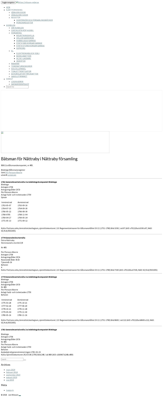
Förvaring (16, 33)
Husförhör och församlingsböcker (34, 20)
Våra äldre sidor (19, 15)
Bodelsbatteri (23, 56)
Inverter (20, 61)
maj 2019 (10, 380)
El (12, 51)
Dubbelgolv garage (26, 40)
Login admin (17, 81)
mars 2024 (10, 369)
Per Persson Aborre (13, 172)
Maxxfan (15, 63)
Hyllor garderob (25, 38)
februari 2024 (12, 372)
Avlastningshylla (25, 35)
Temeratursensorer (21, 66)
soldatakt (12, 175)
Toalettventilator (21, 71)
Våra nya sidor (18, 12)
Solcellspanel (18, 68)
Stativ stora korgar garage (30, 45)
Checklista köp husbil (22, 30)
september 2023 (13, 375)
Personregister (24, 22)
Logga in (10, 390)
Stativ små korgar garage (29, 43)
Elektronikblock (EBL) (27, 53)
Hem (8, 7)
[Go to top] (20, 395)
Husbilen (10, 25)
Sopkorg (20, 48)
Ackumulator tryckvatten (24, 74)
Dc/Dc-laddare (23, 58)
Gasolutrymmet (19, 76)
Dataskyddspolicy (20, 84)
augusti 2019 (11, 377)
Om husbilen (17, 27)
